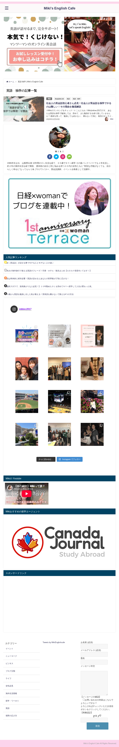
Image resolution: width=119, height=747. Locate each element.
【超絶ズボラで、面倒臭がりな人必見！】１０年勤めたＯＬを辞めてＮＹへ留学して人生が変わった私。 (49, 286)
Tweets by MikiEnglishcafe (54, 642)
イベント (9, 649)
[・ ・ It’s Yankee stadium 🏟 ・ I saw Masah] (26, 401)
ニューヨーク (11, 656)
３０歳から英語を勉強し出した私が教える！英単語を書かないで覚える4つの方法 (39, 294)
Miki (111, 119)
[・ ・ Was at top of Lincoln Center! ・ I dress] (92, 434)
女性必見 (9, 686)
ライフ (8, 678)
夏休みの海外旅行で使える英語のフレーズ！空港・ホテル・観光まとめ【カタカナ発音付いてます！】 (48, 271)
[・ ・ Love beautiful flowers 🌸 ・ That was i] (92, 401)
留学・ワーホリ (12, 701)
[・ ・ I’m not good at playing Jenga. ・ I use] (92, 368)
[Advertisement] (59, 604)
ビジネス (9, 663)
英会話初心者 (59, 98)
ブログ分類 (10, 671)
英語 (49, 98)
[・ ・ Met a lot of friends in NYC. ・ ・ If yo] (59, 368)
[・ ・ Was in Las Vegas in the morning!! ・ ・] (26, 434)
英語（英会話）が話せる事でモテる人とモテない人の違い (29, 263)
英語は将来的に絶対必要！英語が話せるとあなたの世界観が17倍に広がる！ (37, 278)
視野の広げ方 (11, 716)
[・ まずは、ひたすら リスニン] (59, 336)
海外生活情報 (11, 693)
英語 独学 (76, 98)
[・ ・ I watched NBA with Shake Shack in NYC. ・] (59, 401)
